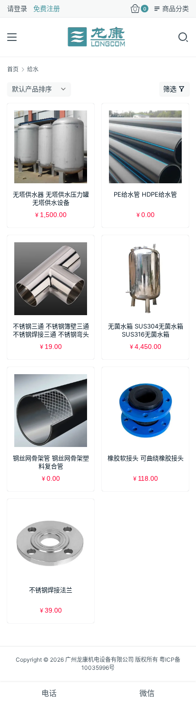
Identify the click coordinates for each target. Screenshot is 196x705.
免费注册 (46, 8)
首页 (13, 69)
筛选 (169, 89)
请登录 (17, 8)
